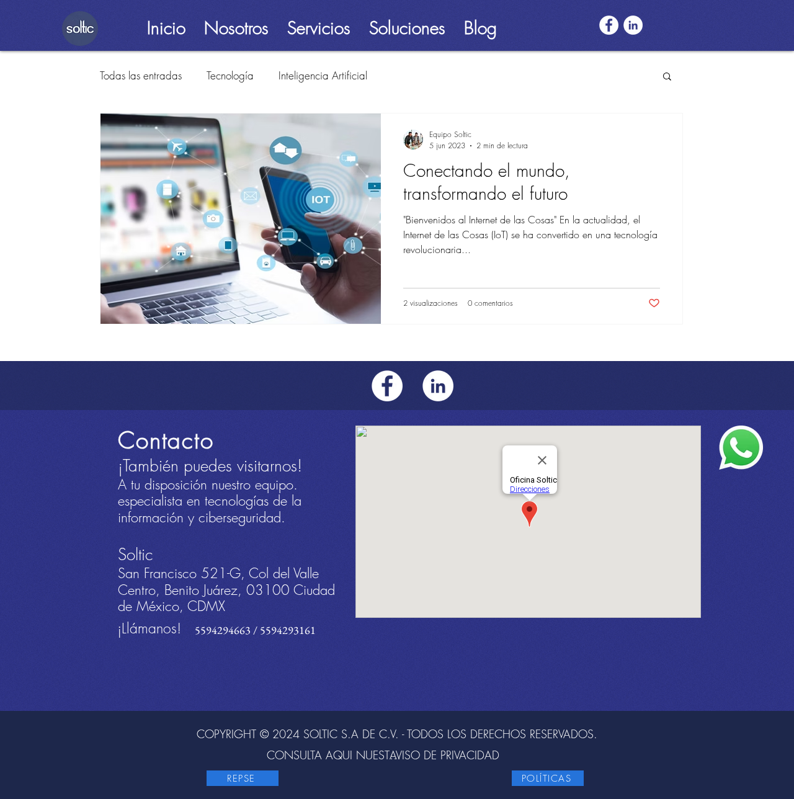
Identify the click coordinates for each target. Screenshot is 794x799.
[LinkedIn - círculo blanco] (633, 25)
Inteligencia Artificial (323, 75)
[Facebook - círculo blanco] (608, 25)
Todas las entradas (141, 75)
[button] (236, 25)
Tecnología (230, 75)
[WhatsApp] (741, 448)
